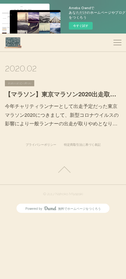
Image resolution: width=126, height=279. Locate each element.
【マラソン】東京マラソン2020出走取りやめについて (63, 93)
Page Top (63, 169)
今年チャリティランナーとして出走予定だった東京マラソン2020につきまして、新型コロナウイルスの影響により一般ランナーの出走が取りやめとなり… (62, 114)
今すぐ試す (80, 25)
